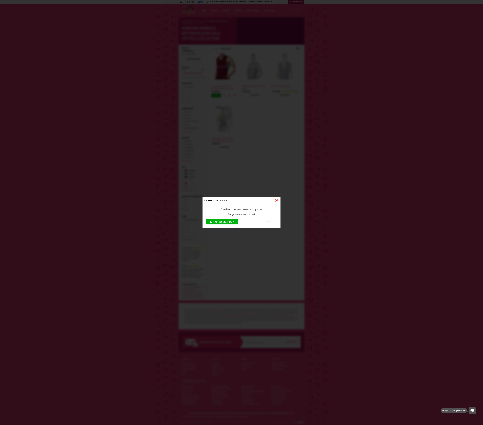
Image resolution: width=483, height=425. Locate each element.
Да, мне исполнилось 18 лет (222, 222)
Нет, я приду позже (271, 222)
